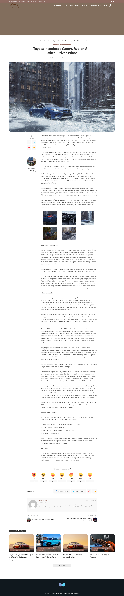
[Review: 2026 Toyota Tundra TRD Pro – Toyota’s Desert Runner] (48, 543)
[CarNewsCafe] (14, 5)
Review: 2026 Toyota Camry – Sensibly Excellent (73, 556)
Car (13, 550)
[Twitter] (114, 1)
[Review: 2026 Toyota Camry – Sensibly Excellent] (75, 543)
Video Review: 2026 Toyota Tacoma (99, 556)
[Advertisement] (62, 22)
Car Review (19, 550)
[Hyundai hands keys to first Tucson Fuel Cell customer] (31, 161)
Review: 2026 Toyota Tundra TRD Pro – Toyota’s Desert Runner (47, 556)
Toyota (67, 44)
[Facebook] (111, 1)
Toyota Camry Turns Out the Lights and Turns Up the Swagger (21, 556)
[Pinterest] (29, 147)
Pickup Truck (51, 548)
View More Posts (90, 500)
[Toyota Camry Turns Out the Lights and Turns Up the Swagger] (21, 543)
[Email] (34, 147)
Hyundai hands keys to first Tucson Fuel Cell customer (31, 171)
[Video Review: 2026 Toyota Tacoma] (102, 543)
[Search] (113, 5)
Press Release (58, 44)
